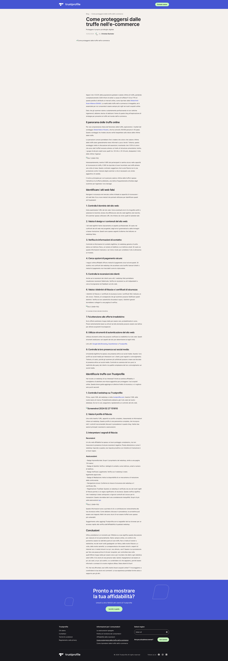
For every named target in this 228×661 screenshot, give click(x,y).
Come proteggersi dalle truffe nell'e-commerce (112, 640)
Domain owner (162, 4)
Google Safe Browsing (100, 344)
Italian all (139, 632)
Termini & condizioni (66, 637)
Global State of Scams (101, 130)
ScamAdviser (112, 344)
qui (100, 500)
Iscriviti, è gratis (114, 609)
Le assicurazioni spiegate (105, 630)
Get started (163, 639)
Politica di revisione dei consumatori (109, 634)
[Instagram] (162, 655)
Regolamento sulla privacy (68, 640)
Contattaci (62, 634)
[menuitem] (76, 630)
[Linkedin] (166, 655)
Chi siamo (62, 630)
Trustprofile (123, 344)
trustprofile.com (118, 397)
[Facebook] (159, 655)
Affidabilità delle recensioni (106, 637)
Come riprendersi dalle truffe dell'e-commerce (112, 643)
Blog (87, 14)
